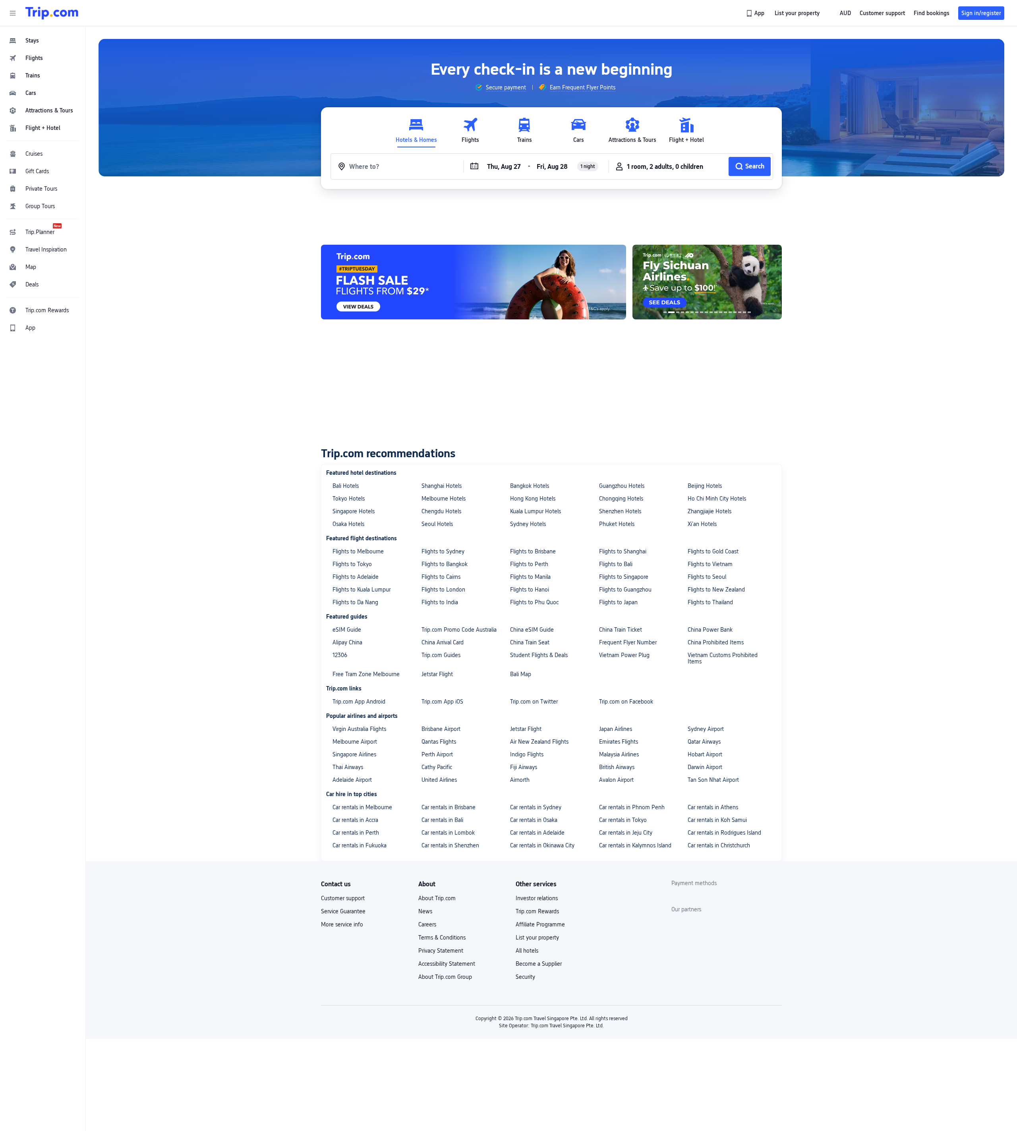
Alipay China (347, 642)
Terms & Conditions (442, 937)
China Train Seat (529, 642)
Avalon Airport (616, 780)
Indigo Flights (526, 754)
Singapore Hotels (354, 511)
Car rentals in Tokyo (623, 820)
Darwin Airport (705, 767)
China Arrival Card (442, 642)
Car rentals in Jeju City (625, 832)
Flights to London (443, 589)
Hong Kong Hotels (532, 498)
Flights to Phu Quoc (534, 602)
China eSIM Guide (532, 629)
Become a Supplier (539, 964)
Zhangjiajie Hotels (709, 511)
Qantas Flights (438, 742)
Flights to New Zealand (716, 589)
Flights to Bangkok (444, 564)
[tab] (416, 130)
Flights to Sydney (442, 551)
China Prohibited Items (716, 642)
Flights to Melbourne (358, 551)
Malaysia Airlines (619, 754)
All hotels (527, 950)
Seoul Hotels (437, 524)
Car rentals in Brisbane (448, 807)
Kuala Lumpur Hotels (535, 511)
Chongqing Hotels (621, 498)
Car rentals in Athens (713, 807)
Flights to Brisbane (533, 551)
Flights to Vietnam (710, 564)
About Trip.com (437, 898)
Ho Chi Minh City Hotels (717, 498)
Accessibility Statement (446, 964)
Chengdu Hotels (441, 511)
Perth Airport (437, 754)
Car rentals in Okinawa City (542, 845)
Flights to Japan (618, 602)
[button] (12, 13)
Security (525, 977)
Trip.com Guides (440, 655)
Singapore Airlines (354, 754)
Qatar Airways (704, 742)
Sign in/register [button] (981, 13)
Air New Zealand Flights (539, 742)
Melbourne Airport (355, 742)
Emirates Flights (618, 742)
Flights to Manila (530, 577)
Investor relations (537, 898)
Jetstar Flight (437, 674)
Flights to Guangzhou (625, 589)
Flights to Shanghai (622, 551)
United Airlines (439, 780)
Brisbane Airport (440, 729)
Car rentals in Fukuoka (360, 845)
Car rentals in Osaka (533, 820)
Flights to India (439, 602)
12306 (340, 655)
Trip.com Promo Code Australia (459, 629)
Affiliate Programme (540, 924)
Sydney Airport (706, 729)
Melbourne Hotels (443, 498)
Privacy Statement (440, 950)
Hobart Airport (705, 754)
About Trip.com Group (445, 977)
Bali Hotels (346, 486)
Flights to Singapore (623, 577)
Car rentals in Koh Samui (717, 820)
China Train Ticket (620, 629)
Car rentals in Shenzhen (450, 845)
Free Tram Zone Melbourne (366, 674)
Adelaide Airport (352, 780)
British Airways (616, 767)
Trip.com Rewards (537, 911)
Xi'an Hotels (702, 524)
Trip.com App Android (359, 701)
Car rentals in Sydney (535, 807)
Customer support (343, 898)
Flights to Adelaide (356, 577)
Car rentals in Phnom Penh (632, 807)
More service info (342, 924)
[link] (756, 13)
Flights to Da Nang (355, 602)
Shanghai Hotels (441, 486)
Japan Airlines (615, 729)
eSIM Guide (347, 629)
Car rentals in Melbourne (362, 807)
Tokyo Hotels (349, 498)
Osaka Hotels (348, 524)
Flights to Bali (615, 564)
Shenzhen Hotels (620, 511)
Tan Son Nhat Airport (713, 780)
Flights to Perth (529, 564)
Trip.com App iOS (442, 701)
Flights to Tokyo (352, 564)
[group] (500, 87)
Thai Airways (348, 767)
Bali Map (520, 674)
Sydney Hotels (528, 524)
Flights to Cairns (440, 577)
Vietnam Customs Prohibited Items (723, 658)
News (425, 911)
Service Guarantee (343, 911)
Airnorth (520, 780)
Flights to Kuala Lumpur (362, 589)
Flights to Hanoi (529, 589)
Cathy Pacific (436, 767)
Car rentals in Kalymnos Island (635, 845)
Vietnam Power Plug (624, 655)
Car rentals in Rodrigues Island (724, 832)
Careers (427, 924)
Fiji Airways (523, 767)
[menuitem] (43, 40)
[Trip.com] (51, 13)
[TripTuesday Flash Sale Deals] (473, 282)
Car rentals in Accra (355, 820)
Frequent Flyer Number (628, 642)
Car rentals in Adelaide (537, 832)
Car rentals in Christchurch (719, 845)
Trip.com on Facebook (626, 701)
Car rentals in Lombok (448, 832)
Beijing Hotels (705, 486)
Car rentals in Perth (356, 832)
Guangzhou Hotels (621, 486)
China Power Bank (710, 629)
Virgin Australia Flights (359, 729)
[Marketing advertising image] (707, 282)
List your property (537, 937)
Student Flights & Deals (539, 655)
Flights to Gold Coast (713, 551)
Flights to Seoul (707, 577)
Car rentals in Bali (442, 820)
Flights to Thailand (710, 602)
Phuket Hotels (616, 524)
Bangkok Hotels (529, 486)
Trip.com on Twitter (534, 701)
